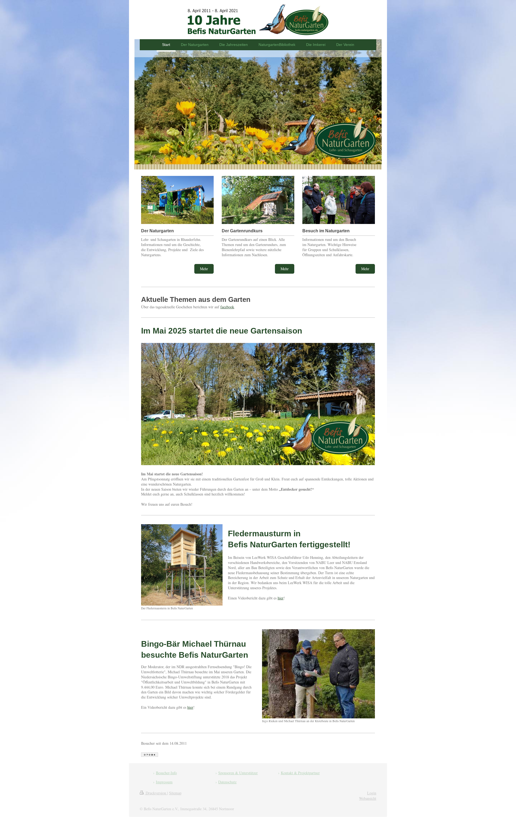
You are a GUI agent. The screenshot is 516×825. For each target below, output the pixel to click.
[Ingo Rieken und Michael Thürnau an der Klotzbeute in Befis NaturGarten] (318, 673)
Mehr (204, 268)
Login (371, 792)
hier (281, 597)
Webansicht (367, 798)
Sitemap (175, 792)
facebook (227, 306)
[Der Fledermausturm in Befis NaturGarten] (182, 565)
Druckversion (156, 792)
